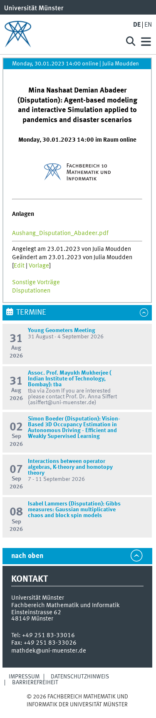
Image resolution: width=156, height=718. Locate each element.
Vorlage (39, 266)
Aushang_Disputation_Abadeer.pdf (60, 233)
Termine (31, 312)
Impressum (24, 677)
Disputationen (31, 291)
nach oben (27, 556)
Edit (19, 266)
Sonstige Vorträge (36, 282)
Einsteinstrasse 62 (36, 612)
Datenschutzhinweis (80, 677)
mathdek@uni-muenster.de (48, 651)
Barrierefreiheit (35, 682)
